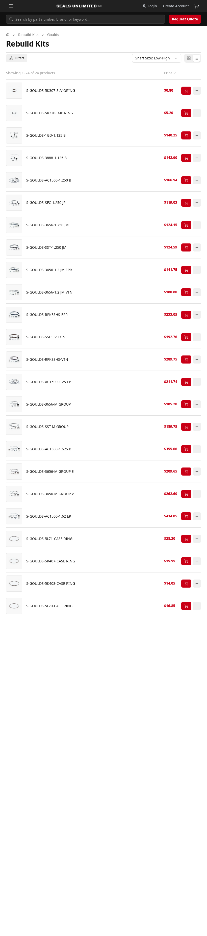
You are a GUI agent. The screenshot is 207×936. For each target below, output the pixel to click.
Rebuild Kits (28, 34)
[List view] (196, 58)
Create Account (176, 6)
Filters (19, 58)
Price (168, 73)
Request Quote (185, 19)
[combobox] (156, 58)
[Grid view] (188, 58)
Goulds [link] (53, 34)
